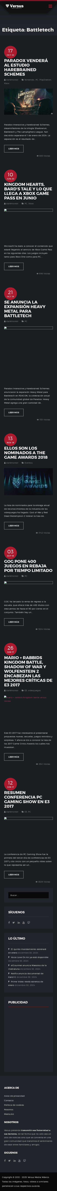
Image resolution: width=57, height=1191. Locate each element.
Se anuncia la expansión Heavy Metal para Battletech (24, 309)
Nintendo (29, 80)
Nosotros (8, 1109)
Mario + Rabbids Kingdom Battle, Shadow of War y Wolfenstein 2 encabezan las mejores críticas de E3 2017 (28, 671)
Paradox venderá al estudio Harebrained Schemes (26, 67)
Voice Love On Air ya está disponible (29, 957)
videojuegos (34, 690)
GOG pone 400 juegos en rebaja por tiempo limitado (28, 566)
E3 (26, 690)
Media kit (9, 1114)
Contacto (9, 1100)
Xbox (6, 83)
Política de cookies (14, 1105)
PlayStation (45, 80)
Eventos (29, 463)
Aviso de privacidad (14, 1096)
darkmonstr (12, 80)
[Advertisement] (28, 1039)
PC (37, 80)
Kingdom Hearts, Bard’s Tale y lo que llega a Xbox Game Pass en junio (28, 191)
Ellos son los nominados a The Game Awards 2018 (26, 453)
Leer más (13, 148)
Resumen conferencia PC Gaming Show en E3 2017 (27, 799)
